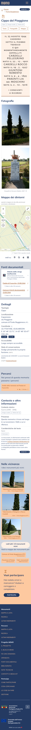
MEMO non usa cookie (15, 727)
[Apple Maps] (23, 257)
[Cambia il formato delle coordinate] (12, 326)
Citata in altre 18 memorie (12, 295)
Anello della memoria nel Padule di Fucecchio (15, 387)
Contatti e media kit (9, 674)
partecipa (13, 595)
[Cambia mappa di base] (3, 220)
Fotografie (13, 29)
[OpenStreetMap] (14, 257)
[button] (26, 191)
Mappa (23, 29)
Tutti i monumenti (22, 560)
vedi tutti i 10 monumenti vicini (15, 545)
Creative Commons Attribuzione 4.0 (18, 441)
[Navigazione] (27, 3)
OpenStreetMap (21, 250)
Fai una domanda (8, 654)
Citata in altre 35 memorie (12, 286)
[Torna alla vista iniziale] (28, 218)
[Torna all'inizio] (27, 707)
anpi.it (10, 714)
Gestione (5, 694)
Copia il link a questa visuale (21, 253)
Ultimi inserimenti (8, 621)
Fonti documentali (9, 662)
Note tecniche (7, 670)
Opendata (5, 658)
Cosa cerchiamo (8, 686)
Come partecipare (8, 682)
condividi (24, 9)
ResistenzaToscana (11, 360)
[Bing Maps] (28, 257)
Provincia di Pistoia (8, 560)
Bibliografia (6, 666)
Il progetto (6, 646)
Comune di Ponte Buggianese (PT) (13, 555)
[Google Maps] (19, 257)
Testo (5, 29)
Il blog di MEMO (7, 650)
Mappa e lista (7, 613)
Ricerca (7, 617)
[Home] (5, 3)
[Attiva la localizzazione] (3, 225)
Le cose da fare (7, 690)
